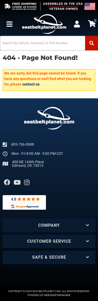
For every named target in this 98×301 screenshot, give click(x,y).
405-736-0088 (22, 144)
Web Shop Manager (57, 295)
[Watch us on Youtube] (17, 182)
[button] (49, 43)
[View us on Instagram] (27, 182)
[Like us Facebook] (7, 182)
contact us (30, 84)
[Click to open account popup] (77, 24)
